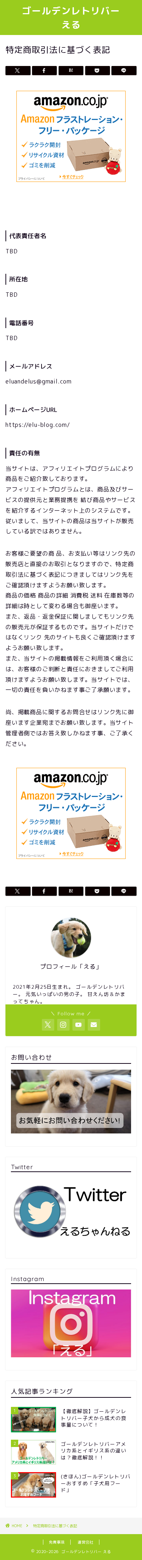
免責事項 (57, 1542)
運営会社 (86, 1542)
